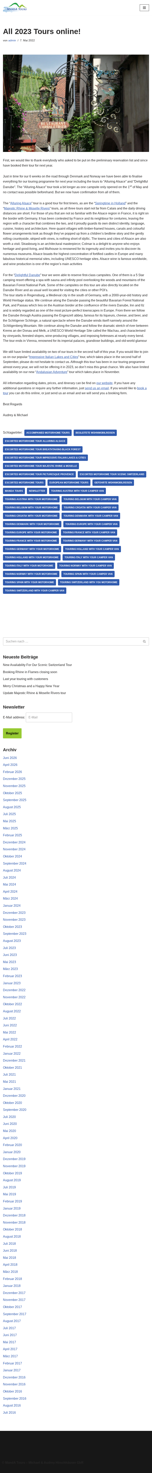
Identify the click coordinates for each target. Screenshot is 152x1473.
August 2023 (12, 941)
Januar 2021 (12, 1088)
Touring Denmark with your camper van (91, 515)
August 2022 (12, 1011)
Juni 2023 (10, 955)
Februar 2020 (12, 1145)
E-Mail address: (14, 717)
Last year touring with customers (25, 679)
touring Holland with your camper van (92, 549)
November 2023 (14, 919)
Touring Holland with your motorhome (32, 557)
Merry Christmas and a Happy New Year (31, 686)
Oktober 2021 (12, 1067)
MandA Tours (14, 491)
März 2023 (10, 969)
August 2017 (12, 1321)
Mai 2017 (9, 1342)
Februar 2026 (12, 772)
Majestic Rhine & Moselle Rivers (27, 208)
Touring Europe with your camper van (91, 524)
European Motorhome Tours (68, 482)
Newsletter (37, 491)
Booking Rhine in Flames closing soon (30, 672)
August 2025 (12, 807)
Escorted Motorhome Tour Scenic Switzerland (112, 474)
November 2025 (14, 786)
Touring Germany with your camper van (90, 540)
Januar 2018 (12, 1285)
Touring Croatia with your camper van (90, 507)
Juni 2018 (10, 1250)
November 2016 (14, 1384)
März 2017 (10, 1356)
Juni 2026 (10, 758)
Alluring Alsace (20, 203)
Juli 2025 (9, 814)
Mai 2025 (9, 821)
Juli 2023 (9, 948)
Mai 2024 (9, 884)
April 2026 (10, 764)
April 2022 (10, 1039)
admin (12, 40)
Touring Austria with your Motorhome (31, 499)
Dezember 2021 (14, 1060)
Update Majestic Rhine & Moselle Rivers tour (34, 693)
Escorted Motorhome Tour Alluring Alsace (35, 441)
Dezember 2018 (14, 1215)
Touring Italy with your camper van (89, 557)
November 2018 (14, 1222)
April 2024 (10, 891)
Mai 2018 (9, 1257)
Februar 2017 (12, 1363)
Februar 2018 (12, 1279)
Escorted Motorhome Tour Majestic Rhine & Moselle (41, 466)
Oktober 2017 (12, 1307)
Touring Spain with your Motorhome (29, 582)
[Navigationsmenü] (144, 7)
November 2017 (14, 1300)
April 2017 (10, 1349)
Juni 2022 (10, 1025)
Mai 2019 (9, 1194)
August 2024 (12, 870)
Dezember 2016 (14, 1377)
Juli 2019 (9, 1187)
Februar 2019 (12, 1201)
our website (104, 383)
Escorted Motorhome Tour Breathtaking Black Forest (43, 449)
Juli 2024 (9, 877)
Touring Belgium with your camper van (90, 499)
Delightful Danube (27, 275)
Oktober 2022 (12, 1004)
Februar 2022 (12, 1046)
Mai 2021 (9, 1081)
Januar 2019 (12, 1208)
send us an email (97, 388)
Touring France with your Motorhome (31, 540)
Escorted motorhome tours (24, 482)
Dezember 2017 (14, 1293)
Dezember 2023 (14, 912)
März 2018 (10, 1271)
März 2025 (10, 828)
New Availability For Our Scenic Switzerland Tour (37, 665)
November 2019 (14, 1166)
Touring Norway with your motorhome (31, 574)
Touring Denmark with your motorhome (32, 524)
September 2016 (14, 1398)
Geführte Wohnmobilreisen (113, 482)
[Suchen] (144, 641)
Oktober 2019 (12, 1173)
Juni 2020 (10, 1123)
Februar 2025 (12, 835)
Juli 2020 (9, 1117)
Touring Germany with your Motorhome (32, 549)
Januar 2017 (12, 1370)
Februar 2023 (12, 976)
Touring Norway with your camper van (85, 565)
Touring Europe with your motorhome (31, 532)
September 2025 (14, 800)
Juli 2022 (9, 1018)
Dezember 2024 (14, 842)
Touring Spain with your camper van (88, 574)
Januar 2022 (12, 1053)
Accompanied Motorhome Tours (48, 432)
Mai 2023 (9, 962)
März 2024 (10, 898)
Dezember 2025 (14, 779)
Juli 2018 (9, 1243)
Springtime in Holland (110, 203)
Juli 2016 (9, 1412)
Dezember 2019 (14, 1159)
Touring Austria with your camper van (77, 491)
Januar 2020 (12, 1152)
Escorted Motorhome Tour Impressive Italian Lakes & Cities (45, 457)
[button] (76, 1444)
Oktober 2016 (12, 1391)
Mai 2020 (9, 1131)
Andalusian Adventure (51, 372)
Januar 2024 (12, 905)
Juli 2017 (9, 1328)
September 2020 (14, 1109)
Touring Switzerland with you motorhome (88, 582)
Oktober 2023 (12, 926)
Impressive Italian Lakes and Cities (53, 357)
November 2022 (14, 997)
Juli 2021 (9, 1074)
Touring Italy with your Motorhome (29, 565)
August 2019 (12, 1180)
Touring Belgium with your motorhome (31, 507)
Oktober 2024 (12, 856)
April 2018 (10, 1264)
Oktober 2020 (12, 1103)
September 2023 (14, 933)
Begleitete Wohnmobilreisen (95, 432)
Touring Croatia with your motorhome (31, 515)
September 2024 (14, 863)
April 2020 (10, 1138)
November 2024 (14, 849)
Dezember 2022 (14, 990)
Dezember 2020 (14, 1095)
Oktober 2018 (12, 1229)
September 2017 (14, 1314)
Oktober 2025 (12, 793)
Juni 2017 (10, 1335)
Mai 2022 (9, 1032)
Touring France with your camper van (89, 532)
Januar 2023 (12, 983)
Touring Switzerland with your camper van (34, 590)
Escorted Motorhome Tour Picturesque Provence (39, 474)
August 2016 (12, 1405)
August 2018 (12, 1236)
